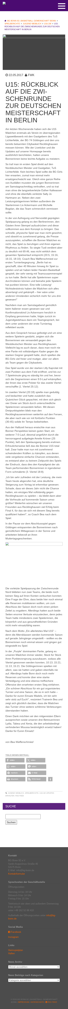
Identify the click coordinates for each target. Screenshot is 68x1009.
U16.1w (43, 793)
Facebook (15, 932)
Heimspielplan (15, 950)
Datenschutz (37, 1002)
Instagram (13, 937)
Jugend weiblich (16, 793)
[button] (14, 760)
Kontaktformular (16, 873)
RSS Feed (19, 796)
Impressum (23, 1002)
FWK (31, 75)
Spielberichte (31, 793)
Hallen (11, 953)
